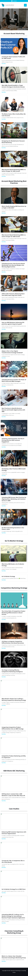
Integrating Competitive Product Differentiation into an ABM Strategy (12, 728)
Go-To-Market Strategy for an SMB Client (14, 889)
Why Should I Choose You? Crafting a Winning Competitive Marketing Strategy (14, 699)
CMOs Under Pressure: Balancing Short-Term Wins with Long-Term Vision (13, 294)
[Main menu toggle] (25, 5)
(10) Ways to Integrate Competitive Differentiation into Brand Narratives (13, 642)
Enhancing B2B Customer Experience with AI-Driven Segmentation (14, 832)
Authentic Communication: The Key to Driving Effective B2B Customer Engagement (13, 440)
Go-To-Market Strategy (8, 576)
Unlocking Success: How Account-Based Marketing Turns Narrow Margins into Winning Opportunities (13, 265)
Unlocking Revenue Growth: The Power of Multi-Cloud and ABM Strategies (14, 380)
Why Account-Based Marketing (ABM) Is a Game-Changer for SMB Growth (14, 170)
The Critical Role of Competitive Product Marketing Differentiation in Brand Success (13, 612)
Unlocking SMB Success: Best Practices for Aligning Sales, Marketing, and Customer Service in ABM (14, 499)
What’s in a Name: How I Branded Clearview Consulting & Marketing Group (14, 956)
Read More (4, 63)
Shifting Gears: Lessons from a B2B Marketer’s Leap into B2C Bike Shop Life (13, 794)
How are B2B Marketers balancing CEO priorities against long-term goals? (13, 323)
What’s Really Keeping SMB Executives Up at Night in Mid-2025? (14, 207)
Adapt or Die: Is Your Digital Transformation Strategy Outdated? (12, 351)
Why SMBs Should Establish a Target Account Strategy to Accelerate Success (13, 86)
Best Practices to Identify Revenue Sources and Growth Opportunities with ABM (13, 409)
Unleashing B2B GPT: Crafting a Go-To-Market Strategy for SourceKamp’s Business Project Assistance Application (13, 916)
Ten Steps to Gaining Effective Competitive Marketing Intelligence (12, 670)
